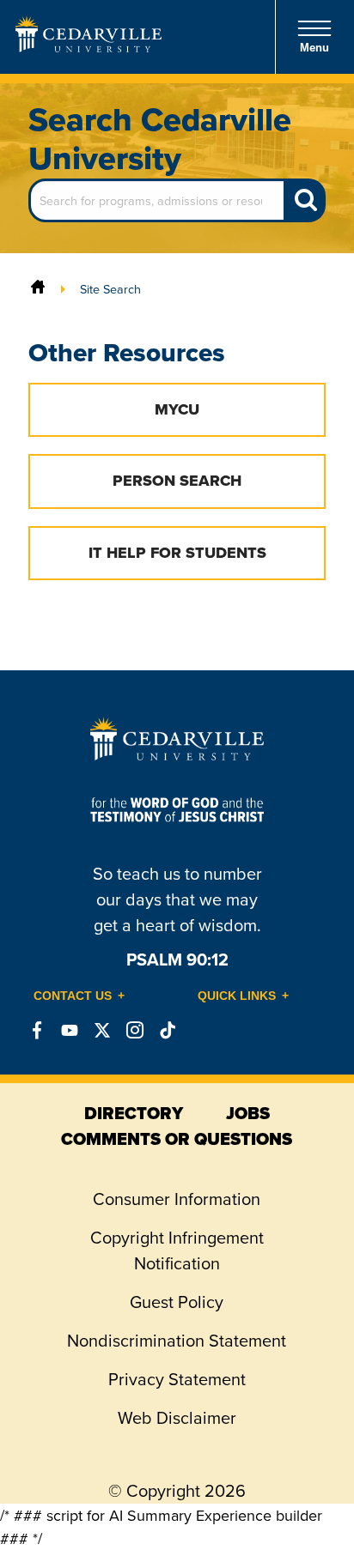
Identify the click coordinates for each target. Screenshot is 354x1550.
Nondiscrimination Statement (176, 1340)
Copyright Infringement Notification (177, 1250)
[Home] (38, 289)
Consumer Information (176, 1198)
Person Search (177, 480)
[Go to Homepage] (88, 47)
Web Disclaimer (177, 1417)
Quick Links (237, 995)
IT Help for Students (177, 553)
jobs (248, 1113)
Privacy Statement (177, 1378)
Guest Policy (176, 1301)
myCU (177, 409)
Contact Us (73, 995)
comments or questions (176, 1139)
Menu (314, 47)
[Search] (306, 200)
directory (133, 1113)
